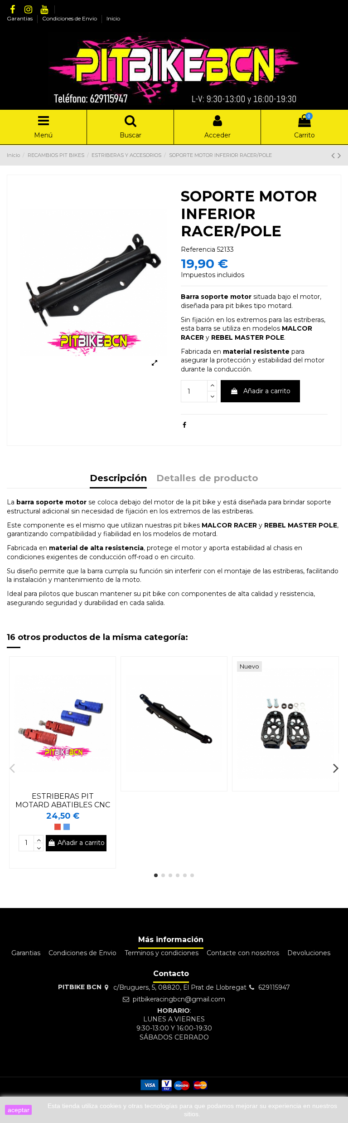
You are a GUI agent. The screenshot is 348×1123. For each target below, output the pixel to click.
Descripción (118, 478)
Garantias (20, 18)
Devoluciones (308, 953)
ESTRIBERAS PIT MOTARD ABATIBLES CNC (62, 800)
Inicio (113, 18)
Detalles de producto (207, 478)
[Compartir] (184, 425)
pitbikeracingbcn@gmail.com (179, 999)
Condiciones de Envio (70, 18)
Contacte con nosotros (243, 953)
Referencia (198, 249)
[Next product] (339, 155)
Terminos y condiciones (161, 953)
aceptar (18, 1109)
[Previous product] (334, 155)
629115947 (274, 987)
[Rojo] (57, 827)
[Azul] (66, 827)
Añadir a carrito (266, 391)
